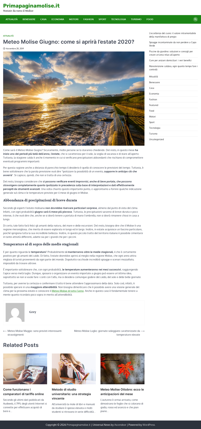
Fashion (88, 19)
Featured (153, 104)
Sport (102, 19)
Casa (43, 19)
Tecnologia (118, 19)
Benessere (29, 19)
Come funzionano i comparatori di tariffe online (23, 392)
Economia (58, 19)
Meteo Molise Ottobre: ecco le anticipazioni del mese (122, 392)
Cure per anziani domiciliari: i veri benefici (170, 60)
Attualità (12, 19)
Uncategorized (156, 139)
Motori (73, 19)
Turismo (136, 19)
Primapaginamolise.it (31, 6)
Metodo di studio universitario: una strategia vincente (71, 394)
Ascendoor (120, 424)
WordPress (149, 424)
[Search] (195, 19)
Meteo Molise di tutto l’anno (68, 290)
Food (150, 19)
